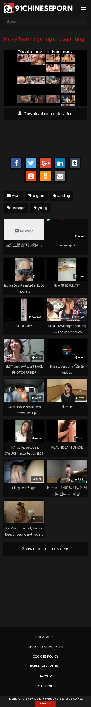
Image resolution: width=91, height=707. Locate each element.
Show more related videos (45, 548)
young (42, 208)
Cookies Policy (45, 657)
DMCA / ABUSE (45, 637)
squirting (63, 196)
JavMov (45, 676)
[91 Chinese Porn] (39, 8)
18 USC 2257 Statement (46, 647)
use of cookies (74, 699)
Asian (15, 196)
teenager (18, 208)
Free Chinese (45, 686)
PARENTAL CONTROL (45, 666)
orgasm (38, 196)
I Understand (45, 703)
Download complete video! (48, 113)
